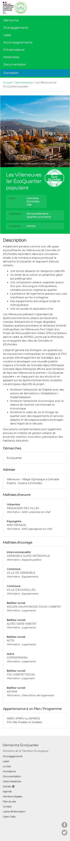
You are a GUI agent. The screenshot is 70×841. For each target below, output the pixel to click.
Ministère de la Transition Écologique (25, 751)
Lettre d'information (14, 811)
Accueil (7, 82)
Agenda (7, 791)
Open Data (9, 816)
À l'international (14, 49)
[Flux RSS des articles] (13, 786)
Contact (7, 806)
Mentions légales (12, 796)
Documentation (14, 64)
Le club (7, 766)
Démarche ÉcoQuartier (21, 745)
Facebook (64, 822)
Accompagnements (17, 42)
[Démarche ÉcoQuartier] (21, 6)
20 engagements (15, 27)
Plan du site (9, 801)
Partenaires (11, 57)
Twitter (64, 830)
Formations (9, 771)
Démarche (11, 20)
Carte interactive (23, 82)
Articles (7, 786)
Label (7, 35)
